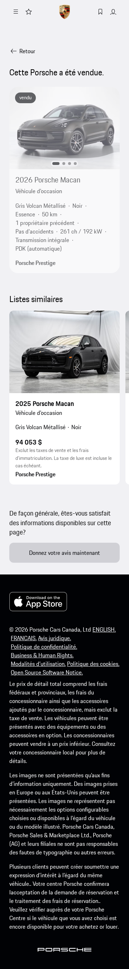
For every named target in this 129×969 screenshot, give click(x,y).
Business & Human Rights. (42, 655)
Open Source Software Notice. (47, 672)
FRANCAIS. (24, 638)
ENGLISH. (104, 629)
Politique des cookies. (93, 663)
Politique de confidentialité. (44, 646)
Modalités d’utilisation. (38, 663)
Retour (27, 51)
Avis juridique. (54, 638)
